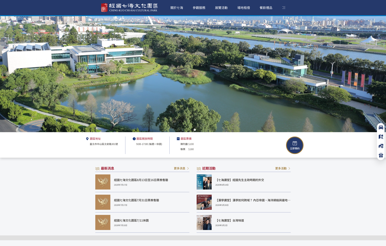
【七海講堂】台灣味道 (229, 220)
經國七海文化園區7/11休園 (131, 220)
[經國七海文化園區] (129, 7)
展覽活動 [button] (221, 7)
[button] (191, 130)
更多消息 (179, 168)
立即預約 (295, 148)
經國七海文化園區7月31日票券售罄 (136, 200)
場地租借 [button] (243, 7)
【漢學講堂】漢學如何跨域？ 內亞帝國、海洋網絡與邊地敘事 (252, 200)
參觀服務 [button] (199, 7)
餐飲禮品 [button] (266, 7)
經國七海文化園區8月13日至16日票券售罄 (141, 180)
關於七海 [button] (176, 7)
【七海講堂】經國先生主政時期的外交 (239, 180)
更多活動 (281, 168)
